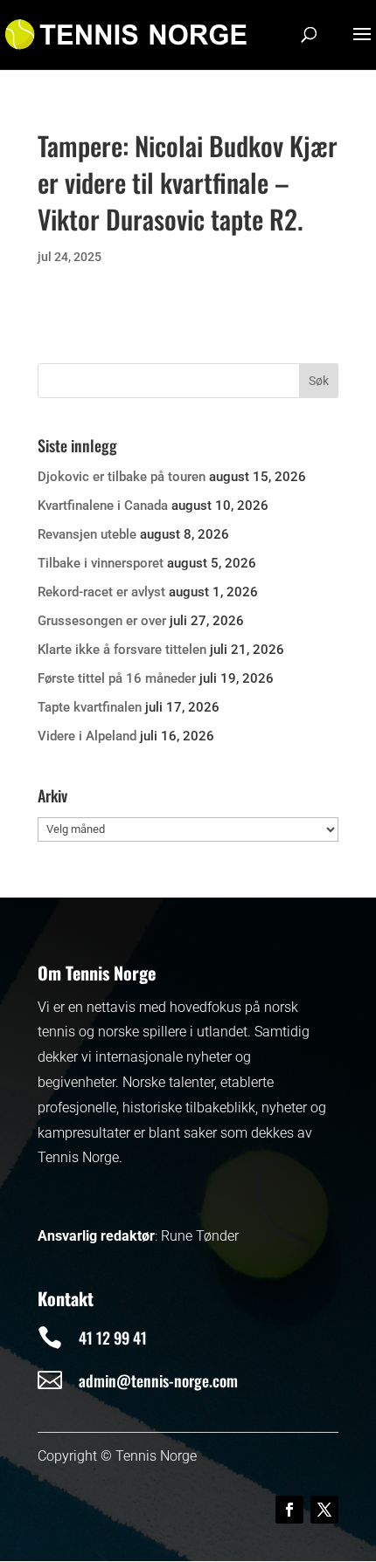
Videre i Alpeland (87, 736)
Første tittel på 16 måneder (117, 678)
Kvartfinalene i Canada (103, 505)
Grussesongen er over (102, 621)
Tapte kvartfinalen (90, 707)
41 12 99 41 (113, 1337)
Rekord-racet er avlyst (101, 592)
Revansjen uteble (87, 534)
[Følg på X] (324, 1510)
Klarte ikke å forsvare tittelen (122, 649)
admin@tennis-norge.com (158, 1380)
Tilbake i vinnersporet (101, 563)
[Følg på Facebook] (289, 1510)
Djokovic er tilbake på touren (121, 477)
